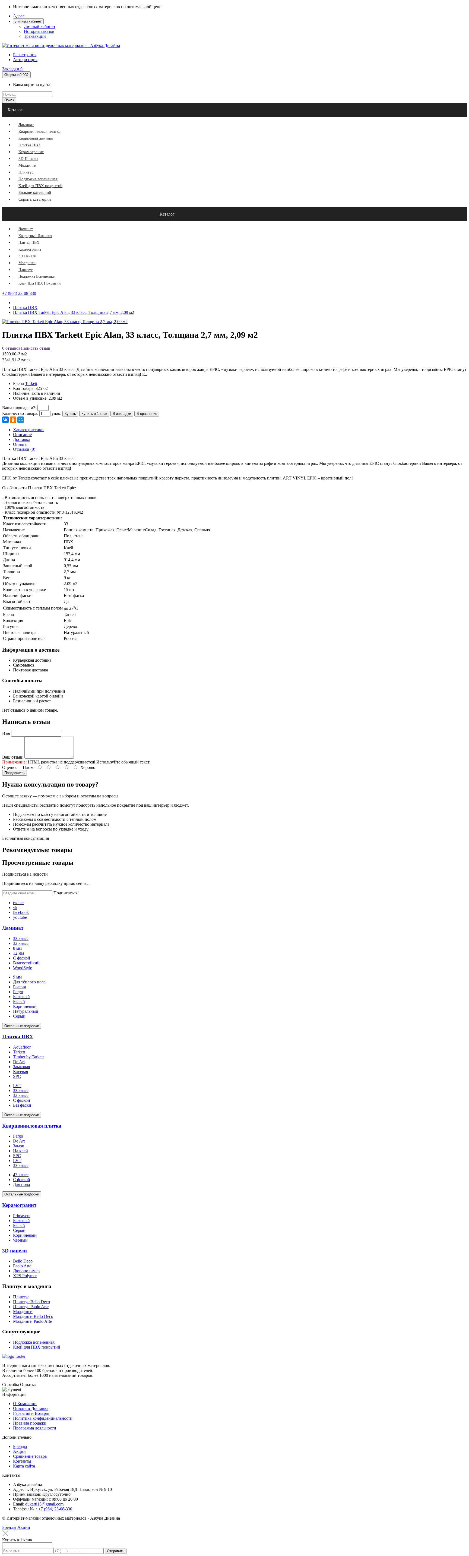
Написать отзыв (35, 348)
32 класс (20, 943)
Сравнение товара (30, 1456)
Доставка (21, 439)
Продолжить (14, 773)
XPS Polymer (25, 1275)
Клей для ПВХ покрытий (36, 1347)
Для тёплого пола (29, 982)
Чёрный (20, 1240)
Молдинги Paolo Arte (32, 1321)
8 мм (17, 948)
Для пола (21, 1184)
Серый (19, 1016)
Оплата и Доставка (30, 1408)
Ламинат (12, 928)
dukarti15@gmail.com (44, 1504)
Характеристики (28, 429)
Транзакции (35, 36)
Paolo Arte (22, 1266)
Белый (19, 1001)
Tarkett (31, 383)
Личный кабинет (39, 26)
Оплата (20, 444)
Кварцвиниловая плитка (31, 1126)
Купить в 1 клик (94, 414)
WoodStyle (22, 967)
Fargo (18, 1136)
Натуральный (25, 1011)
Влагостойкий (26, 963)
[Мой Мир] (20, 419)
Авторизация (25, 59)
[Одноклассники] (13, 419)
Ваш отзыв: (12, 757)
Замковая (21, 1066)
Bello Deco (23, 1261)
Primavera (21, 1215)
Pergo (18, 991)
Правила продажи (29, 1423)
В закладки (122, 414)
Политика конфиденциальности (42, 1418)
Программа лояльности (34, 1428)
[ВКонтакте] (5, 419)
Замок (18, 1146)
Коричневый (25, 1006)
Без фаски (22, 1105)
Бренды (20, 1446)
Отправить (115, 1551)
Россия (19, 986)
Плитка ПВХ (17, 1036)
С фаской (21, 958)
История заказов (39, 31)
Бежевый (21, 996)
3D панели (14, 1251)
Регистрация (24, 54)
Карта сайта (24, 1466)
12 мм (18, 953)
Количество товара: (20, 413)
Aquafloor (22, 1047)
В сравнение (147, 414)
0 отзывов (11, 348)
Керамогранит (19, 1205)
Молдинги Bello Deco (33, 1316)
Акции (19, 1451)
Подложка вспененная (34, 1342)
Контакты (22, 1461)
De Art (19, 1061)
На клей (20, 1150)
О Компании (25, 1403)
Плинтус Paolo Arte (31, 1306)
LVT (17, 1085)
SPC (17, 1076)
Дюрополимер (26, 1270)
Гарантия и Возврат (31, 1413)
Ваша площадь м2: (19, 407)
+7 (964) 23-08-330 (19, 293)
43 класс (20, 1174)
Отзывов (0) (24, 449)
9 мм (17, 977)
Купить (70, 414)
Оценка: (9, 767)
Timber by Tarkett (28, 1057)
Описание (22, 434)
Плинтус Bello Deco (31, 1301)
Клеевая (20, 1071)
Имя (6, 733)
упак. (56, 413)
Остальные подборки (21, 1026)
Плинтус (21, 1297)
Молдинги (23, 1311)
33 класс (20, 938)
